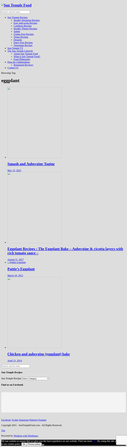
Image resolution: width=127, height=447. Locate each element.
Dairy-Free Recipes (23, 42)
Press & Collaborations (18, 62)
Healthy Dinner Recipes (25, 28)
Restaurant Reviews (23, 65)
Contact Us (12, 67)
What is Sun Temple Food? (27, 56)
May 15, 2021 (14, 170)
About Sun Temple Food (26, 53)
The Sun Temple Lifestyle (20, 51)
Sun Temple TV (15, 48)
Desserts (18, 39)
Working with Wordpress (26, 435)
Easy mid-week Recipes (25, 23)
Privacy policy (34, 444)
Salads (17, 31)
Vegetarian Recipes (23, 45)
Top (3, 430)
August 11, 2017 (15, 259)
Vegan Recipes (21, 37)
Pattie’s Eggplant (21, 269)
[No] (43, 444)
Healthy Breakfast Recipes (27, 20)
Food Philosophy (22, 59)
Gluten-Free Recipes (24, 34)
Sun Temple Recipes (17, 17)
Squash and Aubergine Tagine (31, 164)
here (95, 441)
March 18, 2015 (15, 275)
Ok (24, 444)
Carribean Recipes (23, 25)
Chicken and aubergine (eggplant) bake (38, 354)
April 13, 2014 (14, 360)
